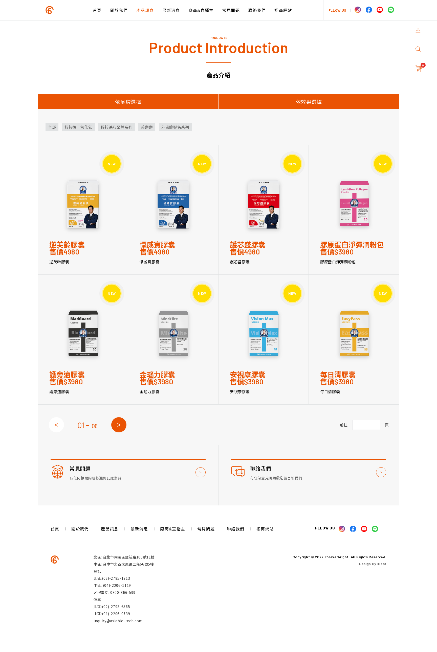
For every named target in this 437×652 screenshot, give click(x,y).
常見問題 (231, 10)
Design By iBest (372, 564)
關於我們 (119, 10)
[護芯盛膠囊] (263, 204)
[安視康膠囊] (263, 333)
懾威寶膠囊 (149, 261)
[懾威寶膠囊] (173, 204)
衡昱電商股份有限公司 (67, 10)
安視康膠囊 (240, 391)
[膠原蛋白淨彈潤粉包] (354, 204)
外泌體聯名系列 (175, 127)
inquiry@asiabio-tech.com (118, 620)
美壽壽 (147, 127)
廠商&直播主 (201, 10)
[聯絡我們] (309, 475)
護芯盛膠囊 (240, 261)
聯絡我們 (257, 10)
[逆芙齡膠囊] (83, 204)
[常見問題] (128, 475)
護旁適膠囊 (59, 391)
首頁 (97, 10)
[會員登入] (419, 33)
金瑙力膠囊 (149, 391)
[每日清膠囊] (354, 333)
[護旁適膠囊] (83, 333)
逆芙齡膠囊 (59, 261)
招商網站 (283, 10)
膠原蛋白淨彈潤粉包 (338, 261)
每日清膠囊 (330, 391)
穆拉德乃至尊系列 (116, 127)
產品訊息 (145, 10)
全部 (52, 127)
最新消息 (171, 10)
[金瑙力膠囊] (173, 333)
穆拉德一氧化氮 (78, 127)
